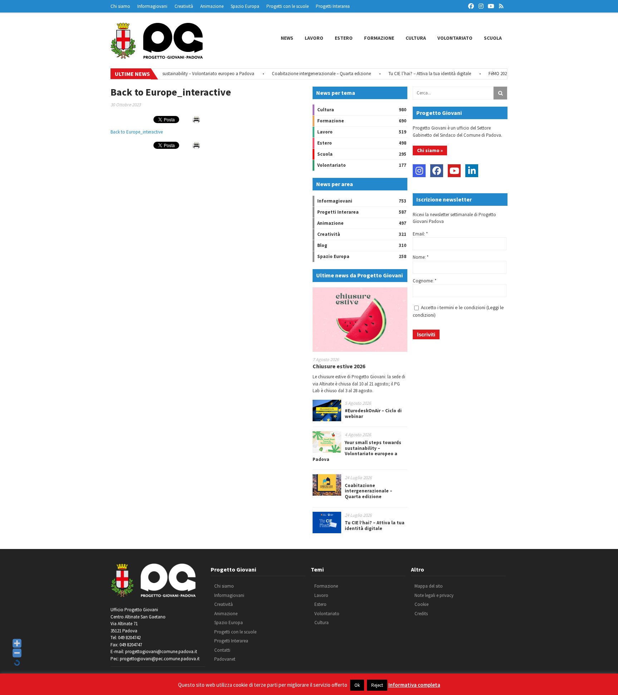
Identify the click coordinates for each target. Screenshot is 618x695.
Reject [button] (377, 685)
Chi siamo (120, 6)
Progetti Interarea (333, 6)
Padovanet (224, 659)
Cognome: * (424, 281)
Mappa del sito (429, 586)
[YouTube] (454, 170)
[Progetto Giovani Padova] (157, 55)
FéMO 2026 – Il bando (498, 74)
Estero (344, 38)
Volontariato (454, 38)
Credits (421, 614)
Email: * (420, 234)
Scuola (493, 38)
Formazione (379, 38)
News (287, 38)
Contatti (222, 650)
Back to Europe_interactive (137, 132)
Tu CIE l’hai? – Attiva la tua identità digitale (419, 74)
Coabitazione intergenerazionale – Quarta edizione (310, 74)
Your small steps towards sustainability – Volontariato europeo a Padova (173, 74)
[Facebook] (436, 170)
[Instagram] (419, 170)
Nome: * (420, 257)
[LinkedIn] (471, 170)
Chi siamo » (430, 150)
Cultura (416, 38)
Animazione (212, 6)
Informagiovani (152, 6)
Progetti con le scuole (287, 6)
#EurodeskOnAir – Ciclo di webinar (373, 413)
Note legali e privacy (434, 595)
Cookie (421, 604)
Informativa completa (414, 684)
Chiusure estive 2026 (339, 366)
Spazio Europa (245, 6)
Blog (322, 245)
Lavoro (314, 38)
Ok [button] (357, 685)
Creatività (184, 6)
